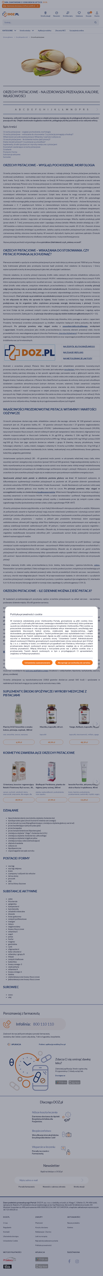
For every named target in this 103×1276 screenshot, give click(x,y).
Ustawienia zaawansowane (37, 662)
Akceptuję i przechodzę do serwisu (74, 662)
